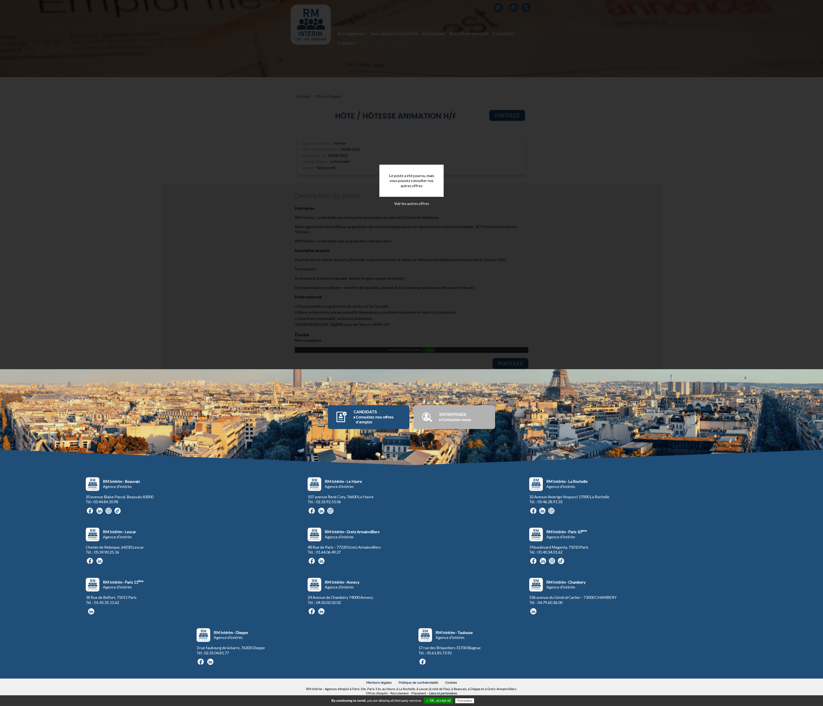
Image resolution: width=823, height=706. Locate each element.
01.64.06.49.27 (328, 552)
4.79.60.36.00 (551, 602)
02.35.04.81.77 (216, 652)
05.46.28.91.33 (550, 501)
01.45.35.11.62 (106, 602)
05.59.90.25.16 (106, 552)
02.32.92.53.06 (328, 501)
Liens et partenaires (443, 693)
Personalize (464, 700)
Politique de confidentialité (418, 683)
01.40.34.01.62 (550, 552)
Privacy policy (485, 700)
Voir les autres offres (411, 203)
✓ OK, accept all (438, 700)
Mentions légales (379, 683)
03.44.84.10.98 (105, 501)
